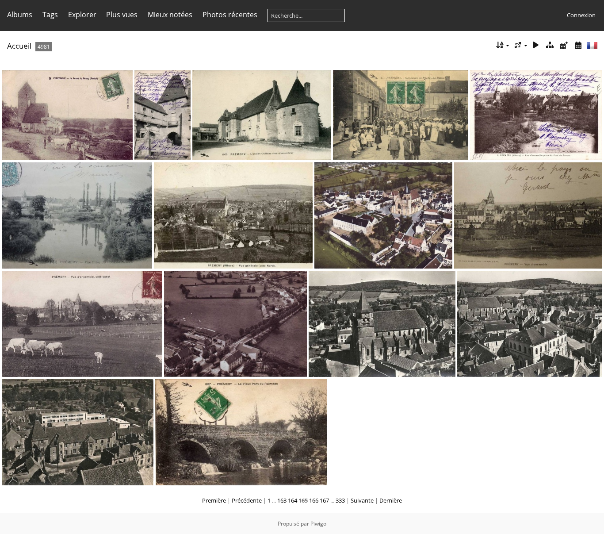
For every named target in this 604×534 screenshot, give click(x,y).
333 (340, 500)
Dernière (390, 500)
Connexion (581, 15)
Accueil (19, 46)
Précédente (247, 500)
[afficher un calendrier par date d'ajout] (563, 45)
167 (324, 500)
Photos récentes (230, 14)
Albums (19, 14)
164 (292, 500)
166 (313, 500)
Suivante (362, 500)
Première (214, 500)
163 (282, 500)
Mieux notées (170, 14)
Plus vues (122, 14)
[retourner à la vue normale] (550, 45)
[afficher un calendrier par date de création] (578, 45)
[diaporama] (536, 45)
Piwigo (318, 523)
